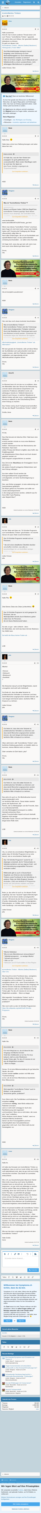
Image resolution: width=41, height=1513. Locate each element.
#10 (38, 663)
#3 (38, 198)
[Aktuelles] (34, 2)
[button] (4, 1254)
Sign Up (21, 1321)
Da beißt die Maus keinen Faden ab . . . (16, 635)
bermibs (4, 1333)
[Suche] (38, 2)
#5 (38, 317)
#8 (38, 527)
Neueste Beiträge (8, 1354)
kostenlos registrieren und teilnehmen (25, 122)
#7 (38, 429)
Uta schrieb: (7, 1047)
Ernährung (8, 1371)
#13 (38, 848)
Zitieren (36, 71)
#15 (38, 1038)
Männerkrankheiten (11, 1380)
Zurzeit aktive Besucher (10, 1329)
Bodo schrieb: (8, 154)
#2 (38, 136)
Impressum (12, 1483)
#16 (38, 1159)
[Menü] (2, 2)
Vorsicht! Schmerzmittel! (13, 1389)
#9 (38, 594)
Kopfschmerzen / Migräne (13, 1393)
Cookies (5, 1480)
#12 (38, 775)
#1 (38, 29)
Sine (5, 16)
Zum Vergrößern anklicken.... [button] (20, 171)
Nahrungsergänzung (11, 1363)
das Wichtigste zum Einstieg (22, 120)
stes (37, 1409)
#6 (38, 380)
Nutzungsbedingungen (23, 1483)
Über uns (4, 1483)
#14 (38, 947)
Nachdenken (9, 1386)
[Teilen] (35, 29)
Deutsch (13, 1480)
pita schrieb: (7, 779)
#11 (38, 724)
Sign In (8, 1321)
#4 (38, 288)
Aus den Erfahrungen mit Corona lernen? (18, 1383)
